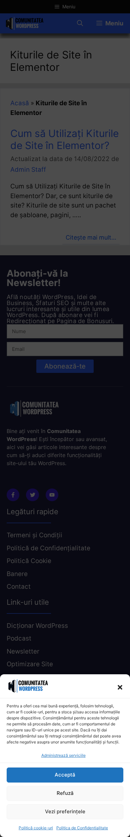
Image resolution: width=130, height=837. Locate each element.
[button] (120, 687)
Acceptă (65, 775)
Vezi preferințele (65, 811)
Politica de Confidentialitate (82, 827)
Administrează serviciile (63, 755)
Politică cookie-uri (36, 827)
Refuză (65, 793)
